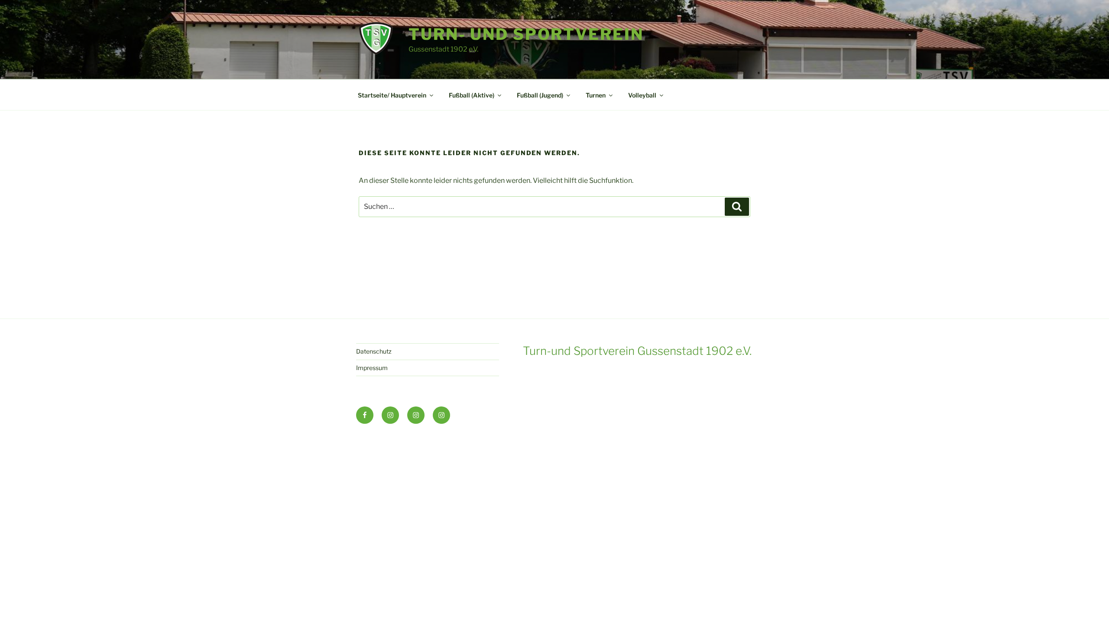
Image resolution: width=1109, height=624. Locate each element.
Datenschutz (374, 351)
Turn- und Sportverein (526, 34)
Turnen (596, 95)
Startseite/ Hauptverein (392, 95)
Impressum (372, 367)
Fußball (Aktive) (471, 95)
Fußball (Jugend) (540, 95)
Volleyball (642, 95)
